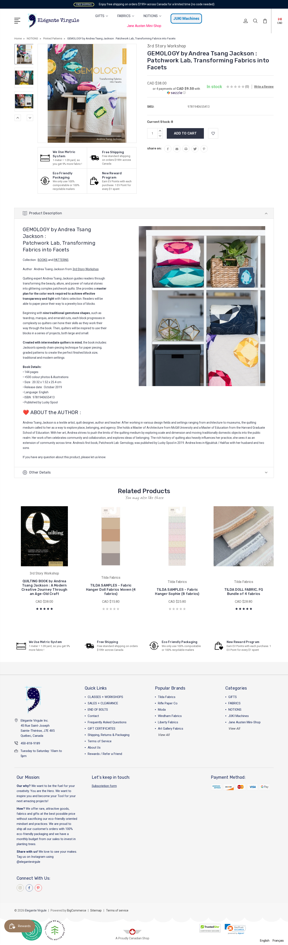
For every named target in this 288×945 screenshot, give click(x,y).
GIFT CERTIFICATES (101, 728)
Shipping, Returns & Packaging (108, 735)
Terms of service (117, 910)
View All (164, 735)
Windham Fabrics (170, 716)
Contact (93, 716)
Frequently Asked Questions (107, 722)
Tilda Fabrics (166, 697)
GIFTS (99, 16)
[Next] (30, 118)
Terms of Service (100, 741)
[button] (176, 91)
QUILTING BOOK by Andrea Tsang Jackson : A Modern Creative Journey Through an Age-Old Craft (44, 587)
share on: (154, 148)
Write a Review (264, 86)
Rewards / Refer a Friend (105, 754)
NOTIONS (150, 16)
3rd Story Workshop (86, 269)
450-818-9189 (30, 743)
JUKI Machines (186, 18)
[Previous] (18, 118)
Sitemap (96, 910)
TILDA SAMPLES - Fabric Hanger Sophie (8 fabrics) (177, 592)
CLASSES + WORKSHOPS (105, 697)
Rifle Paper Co (168, 703)
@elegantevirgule (28, 862)
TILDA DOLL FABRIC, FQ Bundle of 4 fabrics (243, 592)
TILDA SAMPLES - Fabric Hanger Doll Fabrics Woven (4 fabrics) (111, 589)
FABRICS (124, 16)
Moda (162, 709)
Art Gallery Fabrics (170, 728)
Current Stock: (160, 122)
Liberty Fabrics (168, 722)
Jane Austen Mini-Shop (144, 26)
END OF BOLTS (98, 709)
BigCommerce (76, 910)
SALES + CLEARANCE (103, 703)
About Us (94, 747)
